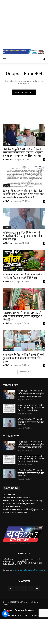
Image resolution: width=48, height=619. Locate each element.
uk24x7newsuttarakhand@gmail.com (29, 570)
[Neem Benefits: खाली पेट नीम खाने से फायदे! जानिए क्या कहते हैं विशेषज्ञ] (24, 260)
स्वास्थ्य (6, 269)
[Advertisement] (24, 24)
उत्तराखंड (6, 144)
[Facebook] (10, 588)
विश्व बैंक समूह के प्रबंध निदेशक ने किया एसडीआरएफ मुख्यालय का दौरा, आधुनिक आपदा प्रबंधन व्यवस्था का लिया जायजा (23, 152)
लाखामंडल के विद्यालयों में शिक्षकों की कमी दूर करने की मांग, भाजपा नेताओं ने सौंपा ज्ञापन (23, 358)
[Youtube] (37, 588)
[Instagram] (17, 588)
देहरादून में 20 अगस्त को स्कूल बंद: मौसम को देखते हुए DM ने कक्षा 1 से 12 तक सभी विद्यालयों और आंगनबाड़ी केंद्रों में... (23, 194)
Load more (23, 371)
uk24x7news (8, 159)
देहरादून (6, 185)
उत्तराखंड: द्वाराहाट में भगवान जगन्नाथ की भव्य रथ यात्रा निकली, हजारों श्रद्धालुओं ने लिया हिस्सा (22, 316)
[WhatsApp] (30, 588)
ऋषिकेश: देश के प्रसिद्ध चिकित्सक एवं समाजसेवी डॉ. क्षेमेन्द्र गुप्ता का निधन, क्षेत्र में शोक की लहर (23, 236)
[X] (24, 588)
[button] (4, 59)
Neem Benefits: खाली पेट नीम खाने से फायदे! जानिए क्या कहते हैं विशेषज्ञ (22, 276)
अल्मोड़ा (6, 308)
